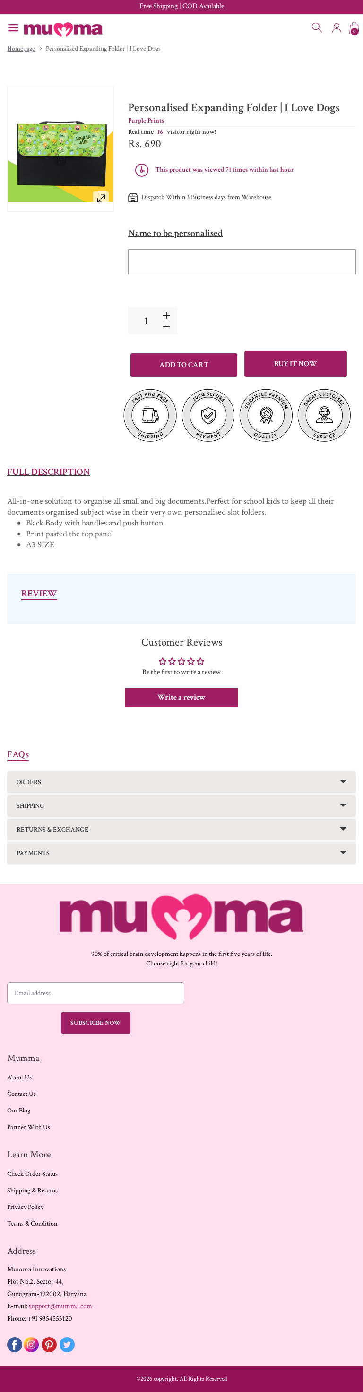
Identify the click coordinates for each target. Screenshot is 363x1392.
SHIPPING (30, 806)
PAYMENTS (33, 853)
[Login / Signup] (336, 28)
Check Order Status (32, 1174)
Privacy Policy (25, 1207)
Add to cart (183, 365)
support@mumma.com (60, 1306)
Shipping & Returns (32, 1190)
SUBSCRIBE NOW (95, 1023)
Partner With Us (28, 1127)
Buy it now (295, 364)
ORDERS (29, 782)
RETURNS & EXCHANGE (52, 829)
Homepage (21, 48)
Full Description (48, 472)
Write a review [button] (181, 697)
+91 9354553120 (49, 1318)
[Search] (317, 28)
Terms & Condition (32, 1223)
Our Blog (18, 1110)
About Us (19, 1077)
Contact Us (21, 1094)
